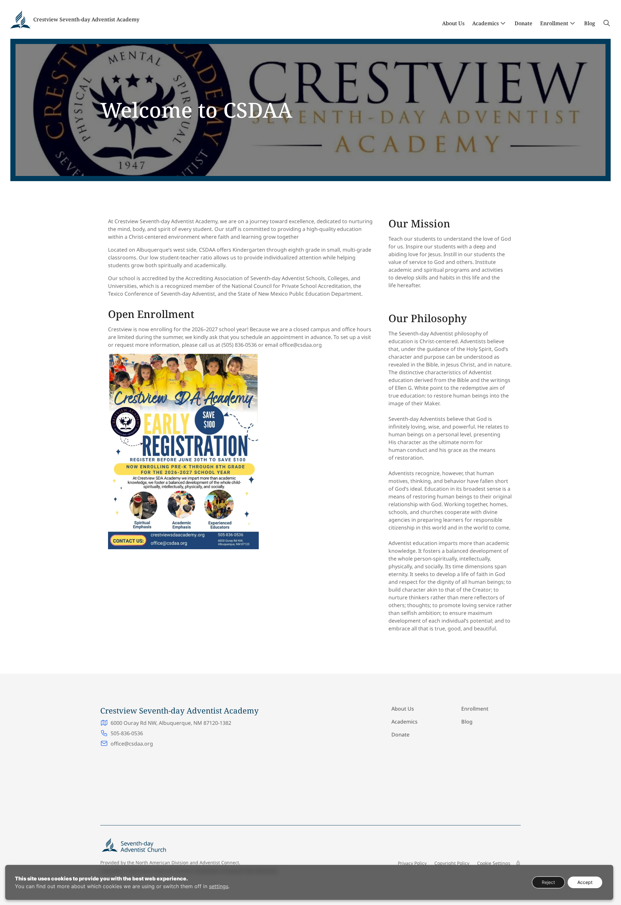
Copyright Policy (451, 863)
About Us (453, 23)
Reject (548, 882)
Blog (589, 23)
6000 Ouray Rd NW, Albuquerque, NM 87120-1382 (171, 722)
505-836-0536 (127, 733)
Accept (585, 882)
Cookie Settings (493, 863)
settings (218, 886)
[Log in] (518, 863)
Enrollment (554, 23)
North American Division (162, 862)
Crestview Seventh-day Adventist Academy (86, 19)
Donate (523, 23)
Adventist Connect (219, 862)
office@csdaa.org (132, 743)
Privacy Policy (412, 863)
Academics (485, 23)
